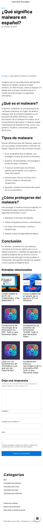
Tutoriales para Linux (11, 486)
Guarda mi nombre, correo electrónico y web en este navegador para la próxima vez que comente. (20, 446)
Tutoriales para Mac (11, 490)
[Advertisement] (21, 52)
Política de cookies (11, 503)
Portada (5, 76)
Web (3, 432)
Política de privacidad (12, 506)
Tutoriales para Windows (13, 493)
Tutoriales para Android (12, 483)
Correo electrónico (11, 421)
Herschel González (21, 2)
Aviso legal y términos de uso (14, 510)
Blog (3, 8)
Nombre (5, 411)
